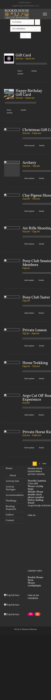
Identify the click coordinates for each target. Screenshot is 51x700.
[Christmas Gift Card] (12, 136)
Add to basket (29, 280)
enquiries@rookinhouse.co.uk (25, 5)
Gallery (10, 514)
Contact (10, 520)
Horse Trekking (35, 363)
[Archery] (12, 169)
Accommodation (14, 495)
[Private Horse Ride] (12, 438)
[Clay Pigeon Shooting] (12, 201)
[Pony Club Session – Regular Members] (12, 267)
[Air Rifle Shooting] (12, 234)
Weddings (11, 500)
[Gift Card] (9, 58)
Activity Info (12, 481)
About (12, 475)
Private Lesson (34, 330)
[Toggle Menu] (45, 14)
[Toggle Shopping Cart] (31, 13)
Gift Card (23, 55)
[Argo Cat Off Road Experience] (12, 402)
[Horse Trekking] (12, 369)
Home (9, 468)
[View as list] (28, 35)
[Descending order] (37, 22)
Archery (29, 162)
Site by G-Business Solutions (25, 629)
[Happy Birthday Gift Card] (9, 94)
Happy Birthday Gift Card (29, 92)
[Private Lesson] (12, 336)
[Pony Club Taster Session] (12, 303)
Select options (29, 178)
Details (34, 71)
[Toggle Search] (37, 14)
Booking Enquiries (11, 508)
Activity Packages (11, 488)
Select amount (20, 72)
